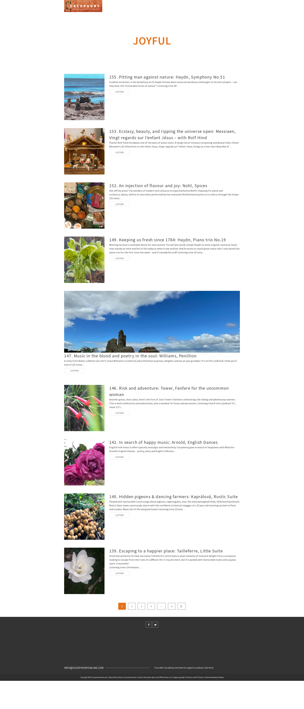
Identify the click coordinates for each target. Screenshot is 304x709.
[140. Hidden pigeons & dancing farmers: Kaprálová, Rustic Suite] (84, 516)
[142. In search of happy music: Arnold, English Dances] (84, 462)
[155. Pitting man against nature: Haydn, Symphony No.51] (84, 97)
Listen (119, 91)
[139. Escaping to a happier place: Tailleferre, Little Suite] (84, 571)
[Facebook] (149, 625)
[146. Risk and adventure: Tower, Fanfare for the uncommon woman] (84, 408)
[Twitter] (155, 625)
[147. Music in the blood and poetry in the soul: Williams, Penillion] (152, 321)
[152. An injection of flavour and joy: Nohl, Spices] (84, 205)
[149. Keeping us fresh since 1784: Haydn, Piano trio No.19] (84, 260)
